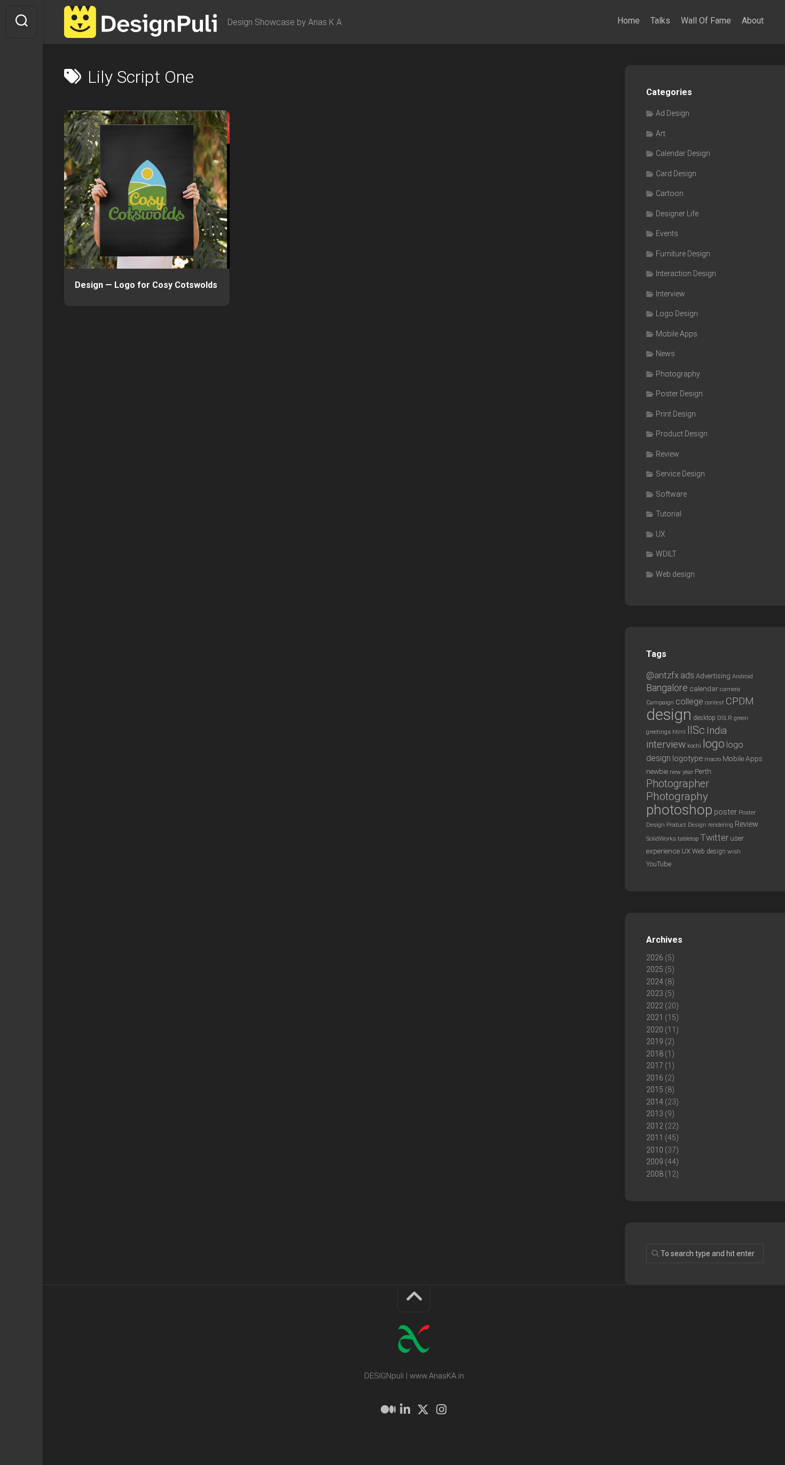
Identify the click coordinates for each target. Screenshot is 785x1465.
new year (681, 771)
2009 (654, 1161)
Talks (660, 20)
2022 (654, 1005)
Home (628, 20)
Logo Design (677, 313)
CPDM (740, 701)
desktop (704, 718)
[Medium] (386, 1409)
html (679, 731)
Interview (670, 293)
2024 (654, 981)
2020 (654, 1029)
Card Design (676, 173)
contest (714, 702)
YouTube (658, 864)
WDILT (666, 554)
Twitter (714, 837)
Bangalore (667, 687)
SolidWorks (661, 838)
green (741, 718)
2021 (654, 1017)
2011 (654, 1137)
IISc (696, 730)
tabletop (688, 838)
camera (730, 689)
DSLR (724, 718)
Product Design (682, 433)
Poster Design (679, 393)
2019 (654, 1041)
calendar (703, 688)
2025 (654, 969)
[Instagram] (441, 1409)
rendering (720, 824)
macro (712, 759)
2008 (654, 1174)
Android (742, 676)
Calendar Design (683, 153)
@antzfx (662, 675)
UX (660, 534)
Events (667, 233)
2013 (654, 1113)
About (753, 20)
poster (725, 812)
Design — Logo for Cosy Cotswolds (146, 285)
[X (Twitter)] (423, 1409)
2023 (654, 993)
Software (671, 494)
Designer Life (677, 213)
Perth (703, 771)
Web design (675, 574)
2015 (654, 1089)
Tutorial (668, 514)
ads (687, 675)
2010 (654, 1150)
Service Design (680, 473)
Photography (678, 374)
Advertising (713, 676)
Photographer (677, 784)
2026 (654, 957)
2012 (654, 1126)
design (669, 715)
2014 (654, 1102)
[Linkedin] (405, 1409)
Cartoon (670, 193)
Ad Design (672, 113)
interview (666, 744)
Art (660, 133)
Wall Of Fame (706, 20)
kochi (694, 745)
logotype (687, 758)
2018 (654, 1053)
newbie (657, 771)
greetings (658, 731)
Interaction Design (686, 273)
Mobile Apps (676, 334)
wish (734, 851)
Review (667, 454)
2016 (654, 1078)
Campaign (660, 702)
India (716, 731)
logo (714, 744)
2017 (654, 1065)
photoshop (679, 809)
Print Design (676, 414)
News (665, 353)
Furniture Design (683, 253)
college (689, 701)
